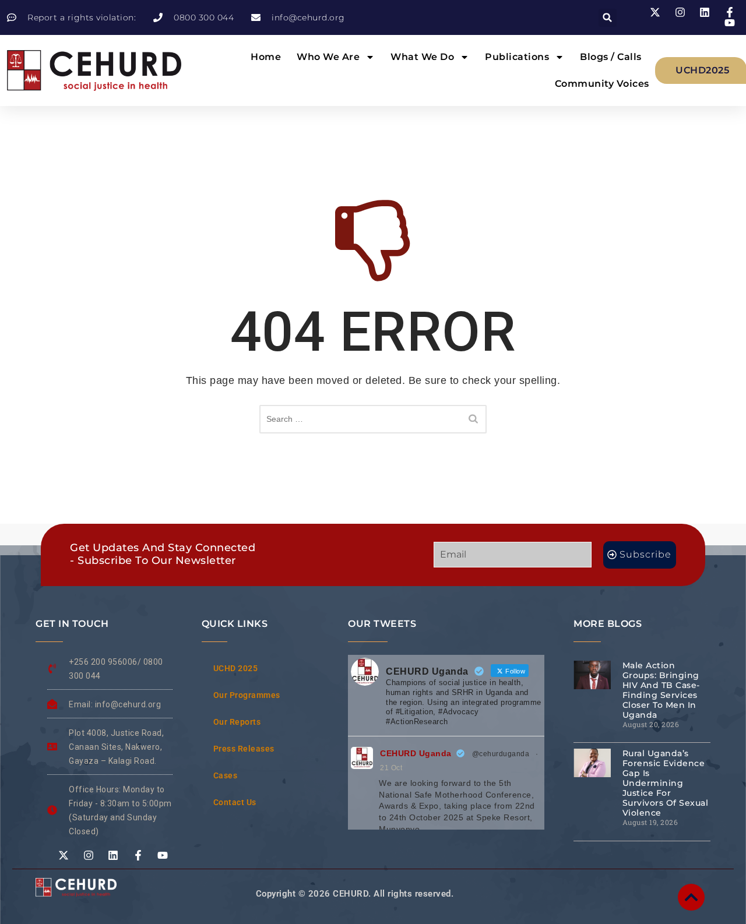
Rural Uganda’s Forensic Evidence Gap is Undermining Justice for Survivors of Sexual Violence (665, 783)
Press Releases (244, 748)
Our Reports (237, 721)
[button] (608, 18)
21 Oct (391, 768)
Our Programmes (246, 695)
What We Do (422, 56)
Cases (225, 775)
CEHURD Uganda (416, 753)
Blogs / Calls (611, 56)
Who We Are (328, 56)
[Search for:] (373, 419)
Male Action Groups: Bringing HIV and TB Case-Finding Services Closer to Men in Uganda (661, 690)
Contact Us (234, 802)
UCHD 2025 (235, 668)
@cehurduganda (501, 754)
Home (266, 56)
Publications (517, 56)
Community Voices (602, 83)
